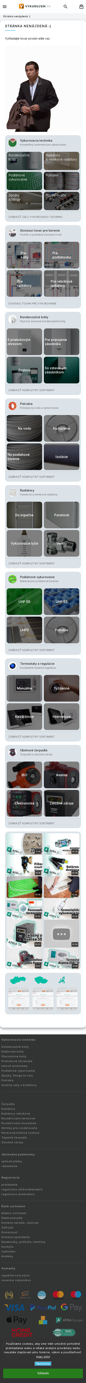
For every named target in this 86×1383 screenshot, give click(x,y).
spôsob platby (11, 1161)
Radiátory (27, 490)
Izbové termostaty (14, 1065)
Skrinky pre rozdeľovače (19, 1128)
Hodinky (7, 1256)
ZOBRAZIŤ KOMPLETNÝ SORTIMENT (31, 390)
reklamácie (9, 1166)
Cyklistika (8, 1251)
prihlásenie (9, 1184)
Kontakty (8, 1268)
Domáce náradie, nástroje (20, 1222)
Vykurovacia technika (36, 140)
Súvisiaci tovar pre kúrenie (40, 230)
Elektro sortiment (13, 1213)
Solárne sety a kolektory (19, 1085)
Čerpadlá (8, 1104)
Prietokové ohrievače (17, 1061)
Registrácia (10, 1177)
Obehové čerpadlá (33, 750)
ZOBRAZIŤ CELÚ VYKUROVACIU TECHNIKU (35, 216)
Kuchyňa (7, 1246)
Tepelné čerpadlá (14, 1137)
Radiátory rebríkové (15, 1113)
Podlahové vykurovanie (37, 577)
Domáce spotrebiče (15, 1237)
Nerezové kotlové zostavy (20, 1132)
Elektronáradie (12, 1218)
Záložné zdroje (12, 1142)
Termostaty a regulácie (37, 663)
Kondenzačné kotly (34, 317)
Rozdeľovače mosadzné (18, 1123)
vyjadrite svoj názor (15, 1275)
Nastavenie (43, 1363)
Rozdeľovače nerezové (18, 1118)
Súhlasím (43, 1373)
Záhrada (7, 1227)
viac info (43, 1356)
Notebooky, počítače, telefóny (23, 1241)
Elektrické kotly (12, 1051)
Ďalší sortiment (13, 1206)
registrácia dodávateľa (17, 1194)
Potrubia (26, 403)
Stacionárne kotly (14, 1056)
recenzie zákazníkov (16, 1280)
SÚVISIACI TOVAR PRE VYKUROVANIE (32, 303)
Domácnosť (9, 1232)
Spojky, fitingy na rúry (17, 1075)
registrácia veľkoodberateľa (22, 1189)
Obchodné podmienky (18, 1154)
